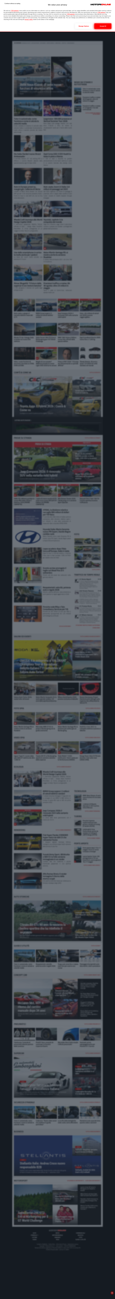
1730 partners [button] (15, 10)
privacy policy (29, 19)
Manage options (84, 26)
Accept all (103, 26)
